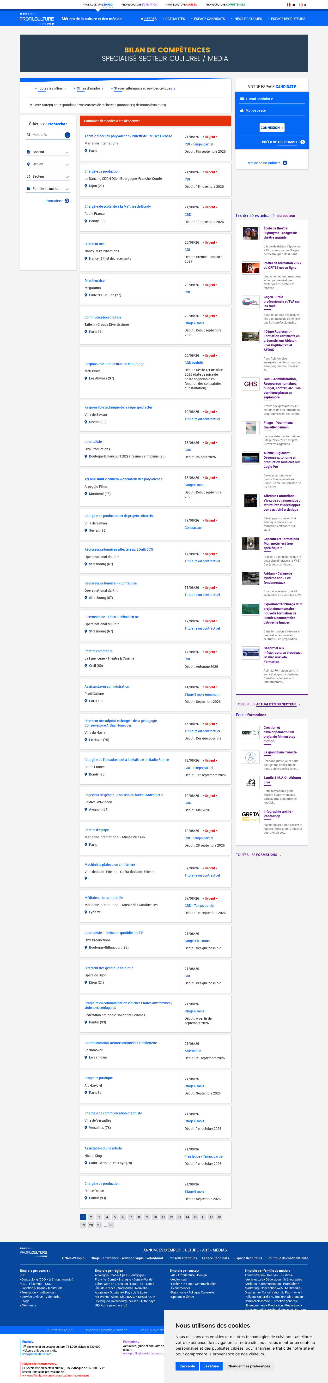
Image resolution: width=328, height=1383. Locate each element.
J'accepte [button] (187, 1366)
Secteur (38, 176)
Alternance (28, 1305)
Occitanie (116, 1292)
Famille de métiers (46, 188)
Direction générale (285, 1301)
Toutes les (266, 704)
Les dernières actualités (265, 215)
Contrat (38, 152)
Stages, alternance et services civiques (143, 88)
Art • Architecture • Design (189, 1275)
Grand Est (121, 1283)
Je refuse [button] (211, 1366)
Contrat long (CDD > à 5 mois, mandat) (47, 1279)
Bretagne (125, 1279)
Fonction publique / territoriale (41, 1288)
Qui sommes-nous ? (60, 1330)
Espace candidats (209, 18)
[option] (272, 782)
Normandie (125, 1288)
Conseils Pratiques (183, 1258)
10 (155, 1217)
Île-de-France (105, 1288)
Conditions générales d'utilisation (106, 1330)
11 (163, 1217)
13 (179, 1217)
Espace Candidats (215, 1258)
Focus (251, 714)
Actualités (175, 18)
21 (99, 1225)
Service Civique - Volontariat (41, 1296)
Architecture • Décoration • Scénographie (274, 1279)
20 (91, 1225)
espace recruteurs (288, 18)
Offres (150, 18)
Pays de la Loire (136, 1292)
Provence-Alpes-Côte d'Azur (116, 1296)
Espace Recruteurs (248, 1258)
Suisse (133, 1301)
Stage (25, 1301)
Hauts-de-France (142, 1283)
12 (171, 1217)
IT (305, 5)
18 (219, 1217)
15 (195, 1217)
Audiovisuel (179, 1279)
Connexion (270, 127)
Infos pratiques (248, 18)
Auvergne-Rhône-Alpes (111, 1275)
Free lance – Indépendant (38, 1292)
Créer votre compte (280, 142)
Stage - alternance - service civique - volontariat (127, 1258)
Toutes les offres (50, 88)
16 (203, 1217)
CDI (23, 1275)
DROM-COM (146, 1296)
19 (83, 1225)
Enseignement (256, 1305)
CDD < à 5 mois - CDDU (37, 1283)
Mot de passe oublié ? (264, 163)
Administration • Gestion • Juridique (269, 1275)
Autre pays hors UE (114, 1305)
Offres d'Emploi (73, 1258)
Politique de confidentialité (287, 1258)
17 (211, 1217)
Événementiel (180, 1288)
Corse (108, 1283)
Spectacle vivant (182, 1296)
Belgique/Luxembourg (111, 1301)
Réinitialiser (53, 200)
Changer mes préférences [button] (248, 1366)
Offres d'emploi (89, 88)
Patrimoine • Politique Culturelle (192, 1292)
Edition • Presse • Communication (193, 1283)
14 (187, 1217)
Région (37, 164)
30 (111, 1225)
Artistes (251, 1283)
